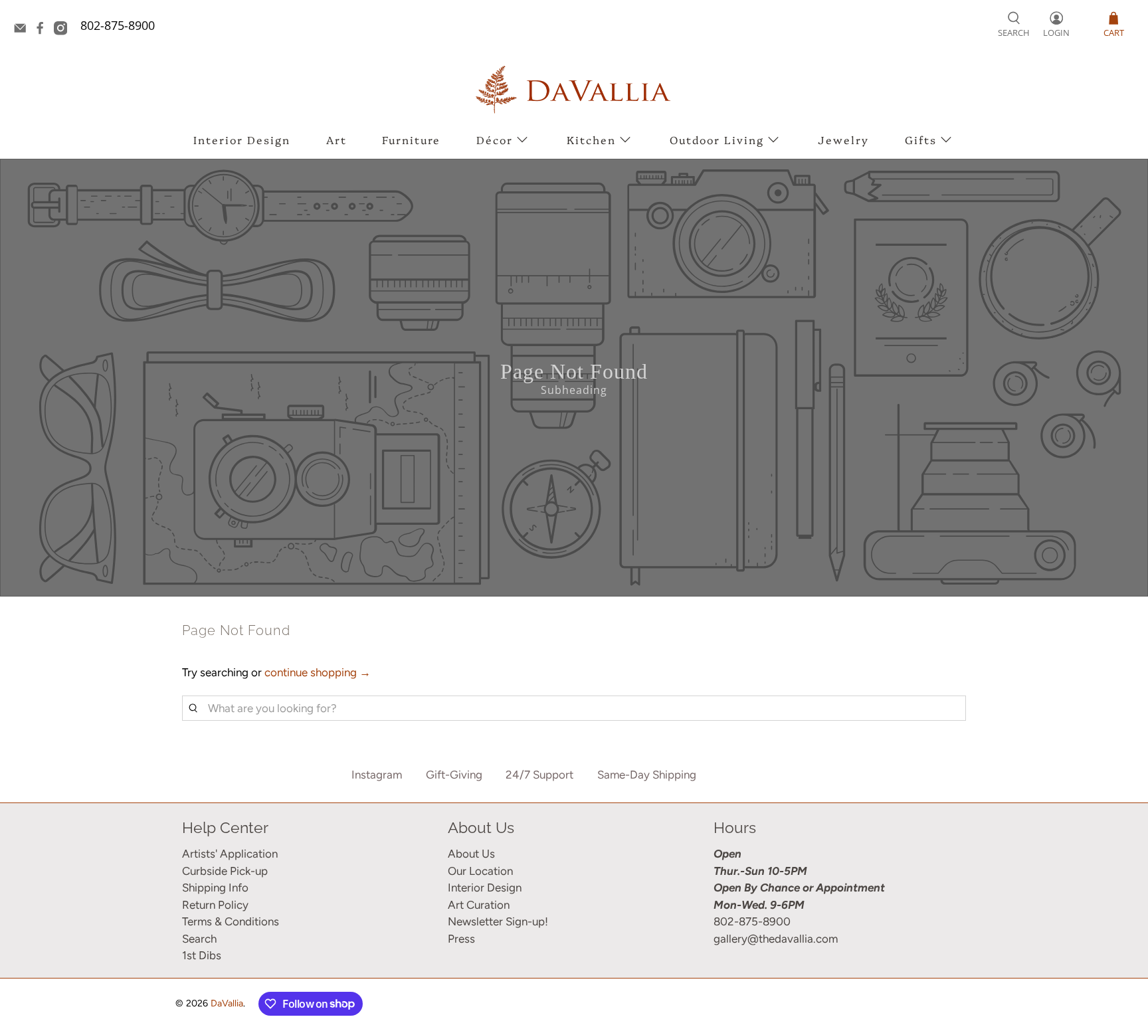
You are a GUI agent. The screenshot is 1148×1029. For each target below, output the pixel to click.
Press (461, 938)
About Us (471, 853)
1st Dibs (201, 955)
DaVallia (227, 1003)
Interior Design (241, 139)
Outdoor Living (717, 139)
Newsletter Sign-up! (498, 921)
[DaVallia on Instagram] (64, 31)
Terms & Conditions (230, 921)
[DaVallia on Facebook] (43, 31)
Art (336, 139)
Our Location (480, 871)
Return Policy (215, 904)
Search (199, 938)
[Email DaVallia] (23, 31)
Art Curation (479, 904)
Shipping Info (215, 887)
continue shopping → (317, 672)
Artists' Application (230, 853)
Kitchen (591, 139)
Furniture (411, 139)
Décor (494, 139)
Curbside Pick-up (225, 871)
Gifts (921, 139)
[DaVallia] (574, 89)
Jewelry (843, 139)
